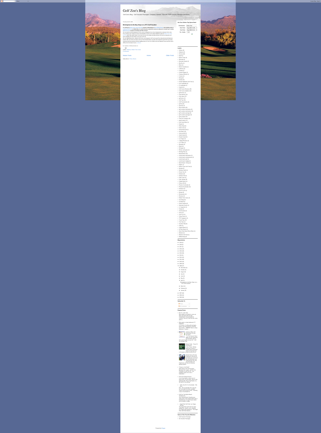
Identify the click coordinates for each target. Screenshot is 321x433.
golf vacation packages (184, 114)
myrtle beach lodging (184, 161)
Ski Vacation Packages (184, 418)
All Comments (183, 306)
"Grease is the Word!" (184, 367)
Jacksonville (182, 133)
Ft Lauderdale (182, 85)
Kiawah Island (182, 137)
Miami (180, 146)
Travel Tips (181, 220)
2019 (180, 242)
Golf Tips (181, 100)
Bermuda (181, 59)
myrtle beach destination (185, 155)
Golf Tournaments (183, 102)
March (182, 286)
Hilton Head (182, 126)
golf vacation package (184, 113)
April (182, 280)
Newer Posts (127, 55)
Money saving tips (183, 150)
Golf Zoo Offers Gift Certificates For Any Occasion (190, 333)
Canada (181, 70)
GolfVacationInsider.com (134, 45)
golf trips (181, 105)
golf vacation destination (185, 109)
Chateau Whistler (183, 74)
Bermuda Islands (183, 61)
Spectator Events (183, 205)
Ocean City (181, 172)
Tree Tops (181, 222)
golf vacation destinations (185, 111)
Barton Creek (182, 57)
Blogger (163, 428)
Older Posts (170, 55)
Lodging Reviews (183, 140)
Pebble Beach (182, 181)
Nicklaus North (182, 170)
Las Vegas (181, 138)
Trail (141, 27)
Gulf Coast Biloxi (183, 122)
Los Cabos (181, 142)
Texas (180, 212)
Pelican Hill (181, 183)
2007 (180, 293)
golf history (181, 92)
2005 (180, 297)
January (183, 290)
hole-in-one (181, 127)
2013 (180, 255)
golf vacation (182, 107)
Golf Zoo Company (183, 118)
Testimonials (182, 210)
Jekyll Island (182, 135)
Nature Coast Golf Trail (184, 166)
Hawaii (180, 124)
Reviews (181, 196)
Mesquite (181, 144)
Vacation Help (182, 223)
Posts (181, 303)
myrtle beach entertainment (185, 157)
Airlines (181, 50)
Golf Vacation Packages (185, 416)
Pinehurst (181, 188)
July (182, 274)
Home (149, 55)
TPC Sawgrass (182, 218)
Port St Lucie (182, 190)
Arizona (181, 54)
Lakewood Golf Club (127, 29)
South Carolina (182, 203)
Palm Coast (182, 177)
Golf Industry (182, 94)
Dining (180, 78)
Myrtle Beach (182, 153)
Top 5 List (181, 214)
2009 (180, 263)
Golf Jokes (181, 96)
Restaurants (182, 194)
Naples (180, 164)
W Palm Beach (182, 229)
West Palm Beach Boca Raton (186, 231)
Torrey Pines (182, 216)
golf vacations (182, 116)
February (183, 288)
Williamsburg (182, 236)
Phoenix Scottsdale (183, 185)
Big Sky (181, 63)
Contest (181, 76)
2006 (180, 295)
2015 (180, 251)
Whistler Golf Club (183, 234)
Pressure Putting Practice (185, 376)
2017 (180, 246)
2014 (180, 253)
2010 (180, 261)
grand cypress (182, 120)
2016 (180, 248)
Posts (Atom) (133, 58)
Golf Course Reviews (184, 89)
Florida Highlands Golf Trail (185, 81)
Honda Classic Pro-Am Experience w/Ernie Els (191, 355)
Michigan (181, 148)
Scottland (181, 201)
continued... (139, 42)
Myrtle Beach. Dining (184, 162)
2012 (180, 257)
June (182, 276)
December (183, 267)
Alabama (129, 49)
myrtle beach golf (183, 159)
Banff (180, 55)
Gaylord (181, 87)
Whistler (181, 233)
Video (180, 225)
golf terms (181, 98)
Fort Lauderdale (182, 83)
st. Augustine (182, 207)
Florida (180, 79)
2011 (180, 259)
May (182, 278)
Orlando (181, 173)
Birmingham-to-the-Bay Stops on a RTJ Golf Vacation (140, 25)
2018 (180, 244)
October (183, 269)
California (181, 68)
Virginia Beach (182, 227)
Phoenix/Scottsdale (183, 186)
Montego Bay (182, 151)
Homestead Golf (183, 129)
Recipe (180, 192)
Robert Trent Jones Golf (135, 27)
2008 (180, 265)
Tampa (180, 209)
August (182, 271)
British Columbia (183, 66)
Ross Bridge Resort (159, 27)
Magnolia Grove (126, 30)
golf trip (181, 103)
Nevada (181, 168)
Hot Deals (181, 131)
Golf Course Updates (184, 90)
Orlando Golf (182, 175)
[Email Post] (125, 48)
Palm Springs (182, 179)
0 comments (126, 51)
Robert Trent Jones (136, 49)
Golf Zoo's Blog (134, 10)
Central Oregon (182, 72)
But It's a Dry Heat (183, 312)
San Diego (181, 199)
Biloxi (180, 65)
